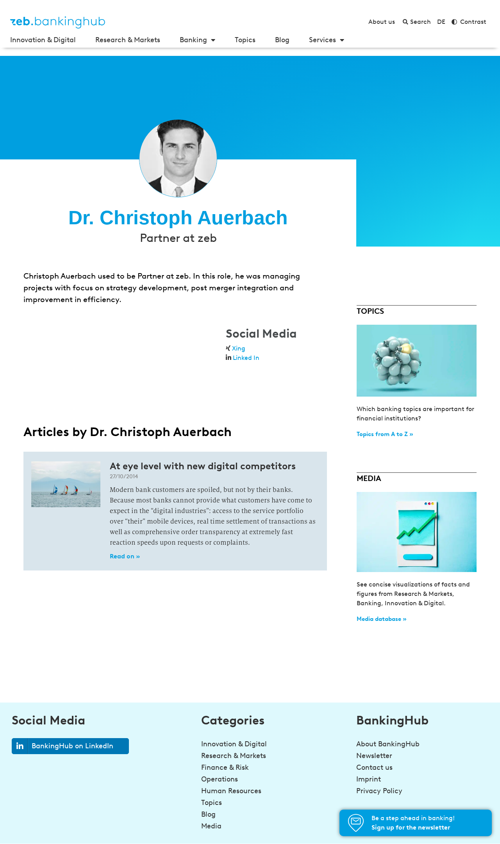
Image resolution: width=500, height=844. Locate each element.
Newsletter (374, 755)
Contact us (374, 767)
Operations (219, 779)
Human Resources (231, 791)
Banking (193, 40)
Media (211, 826)
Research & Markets (127, 40)
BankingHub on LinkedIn (72, 746)
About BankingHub (388, 744)
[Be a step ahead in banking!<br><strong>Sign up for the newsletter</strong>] (356, 823)
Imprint (368, 779)
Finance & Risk (225, 767)
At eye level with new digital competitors (203, 466)
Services (322, 40)
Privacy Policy (379, 791)
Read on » (125, 556)
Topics (245, 40)
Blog (282, 40)
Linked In (246, 357)
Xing (238, 348)
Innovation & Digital (43, 40)
